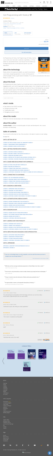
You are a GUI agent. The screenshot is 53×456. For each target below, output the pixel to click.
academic (5, 407)
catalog (7, 6)
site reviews (7, 401)
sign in (51, 3)
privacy (4, 435)
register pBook (6, 419)
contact (4, 426)
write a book (5, 404)
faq (4, 425)
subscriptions (6, 393)
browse (44, 3)
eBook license (6, 438)
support (4, 428)
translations (5, 440)
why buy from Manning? (8, 424)
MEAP (13, 6)
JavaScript (22, 28)
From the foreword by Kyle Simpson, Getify (41, 258)
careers (4, 409)
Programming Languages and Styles (13, 28)
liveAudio (38, 6)
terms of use (5, 436)
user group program (7, 403)
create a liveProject (7, 405)
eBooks (4, 391)
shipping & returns (7, 422)
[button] (2, 9)
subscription (44, 6)
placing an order (6, 421)
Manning (5, 383)
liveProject (31, 6)
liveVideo (25, 6)
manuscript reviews (7, 411)
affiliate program (6, 412)
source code (5, 439)
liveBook (19, 6)
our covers (5, 394)
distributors (5, 408)
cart (47, 3)
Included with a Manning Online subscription (12, 23)
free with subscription (26, 52)
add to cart (26, 48)
